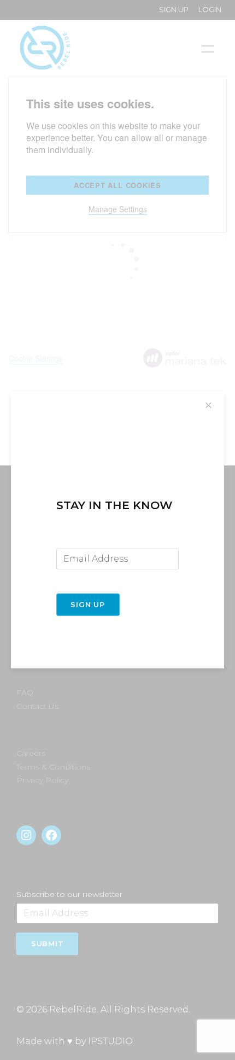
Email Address (83, 539)
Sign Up (87, 604)
